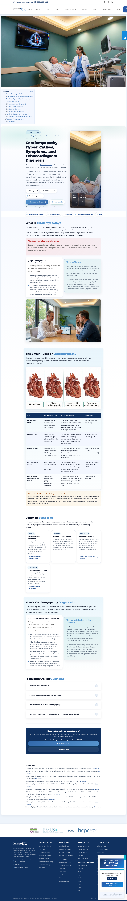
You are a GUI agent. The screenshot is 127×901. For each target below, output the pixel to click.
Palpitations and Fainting (16, 111)
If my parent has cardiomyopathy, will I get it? (45, 695)
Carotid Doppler (82, 852)
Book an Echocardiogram (36, 202)
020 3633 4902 (19, 864)
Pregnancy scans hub (65, 862)
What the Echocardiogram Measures (20, 116)
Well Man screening (64, 852)
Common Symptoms (12, 101)
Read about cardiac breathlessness (35, 557)
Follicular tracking (44, 858)
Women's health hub (45, 846)
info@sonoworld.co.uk (21, 867)
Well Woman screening (46, 861)
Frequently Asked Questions (15, 119)
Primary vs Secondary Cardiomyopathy (20, 96)
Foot (79, 890)
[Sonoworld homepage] (24, 844)
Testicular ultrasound (65, 849)
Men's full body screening (66, 855)
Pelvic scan (42, 849)
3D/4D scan (62, 878)
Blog (118, 9)
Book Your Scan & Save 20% (112, 884)
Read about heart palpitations (34, 587)
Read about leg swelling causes (87, 557)
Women (37, 9)
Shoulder (80, 868)
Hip (79, 875)
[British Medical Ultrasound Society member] (53, 830)
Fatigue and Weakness (16, 106)
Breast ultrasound (44, 852)
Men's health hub (64, 846)
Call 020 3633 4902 (63, 749)
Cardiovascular (69, 9)
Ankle (79, 878)
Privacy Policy (93, 898)
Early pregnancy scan (65, 865)
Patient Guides (39, 136)
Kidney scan (100, 852)
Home (30, 9)
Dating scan (62, 868)
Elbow (80, 884)
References (12, 121)
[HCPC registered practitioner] (87, 830)
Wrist (79, 881)
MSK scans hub (82, 865)
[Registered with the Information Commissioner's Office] (70, 830)
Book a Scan (107, 9)
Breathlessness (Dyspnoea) (17, 104)
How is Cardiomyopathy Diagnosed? (17, 114)
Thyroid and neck (102, 849)
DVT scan (80, 855)
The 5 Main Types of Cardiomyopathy (18, 99)
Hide (31, 91)
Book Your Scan (62, 743)
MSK (57, 9)
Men (48, 9)
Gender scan (62, 872)
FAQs (100, 214)
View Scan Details (57, 202)
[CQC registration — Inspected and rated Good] (34, 830)
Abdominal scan (102, 846)
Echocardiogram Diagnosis (85, 214)
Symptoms (68, 214)
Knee (79, 872)
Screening (83, 9)
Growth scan (62, 875)
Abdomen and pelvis (45, 855)
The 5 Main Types (54, 214)
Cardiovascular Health (53, 136)
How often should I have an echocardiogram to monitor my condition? (54, 714)
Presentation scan (64, 881)
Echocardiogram (83, 849)
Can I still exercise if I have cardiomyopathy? (45, 705)
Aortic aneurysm (83, 858)
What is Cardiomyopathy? (14, 94)
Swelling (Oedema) (15, 109)
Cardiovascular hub (83, 846)
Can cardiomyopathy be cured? (40, 686)
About (95, 9)
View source (95, 768)
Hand (79, 887)
